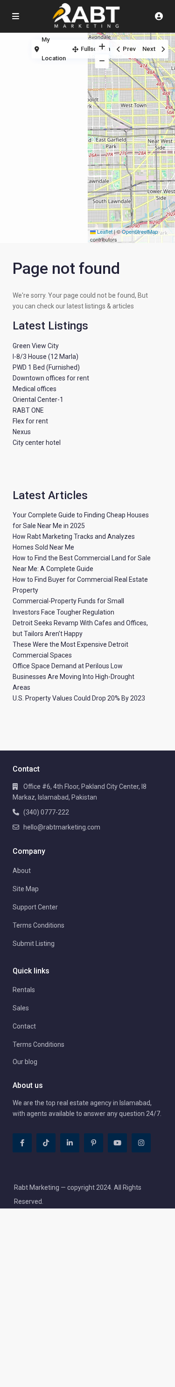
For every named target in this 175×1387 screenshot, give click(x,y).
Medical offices (34, 389)
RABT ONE (28, 410)
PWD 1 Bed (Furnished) (46, 367)
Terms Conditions (38, 925)
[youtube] (117, 1142)
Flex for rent (30, 421)
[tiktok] (46, 1142)
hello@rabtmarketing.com (61, 827)
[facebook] (22, 1142)
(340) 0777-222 (46, 812)
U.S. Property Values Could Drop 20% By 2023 (79, 698)
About (22, 870)
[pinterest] (93, 1142)
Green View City (36, 346)
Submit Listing (34, 943)
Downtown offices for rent (51, 378)
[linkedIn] (69, 1142)
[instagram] (141, 1142)
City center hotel (37, 442)
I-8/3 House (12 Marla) (45, 356)
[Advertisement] (44, 72)
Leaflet (104, 231)
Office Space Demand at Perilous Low (68, 666)
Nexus (22, 432)
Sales (21, 1008)
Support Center (35, 907)
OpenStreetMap (140, 231)
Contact (24, 1026)
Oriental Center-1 (38, 399)
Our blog (25, 1061)
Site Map (26, 889)
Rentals (24, 990)
